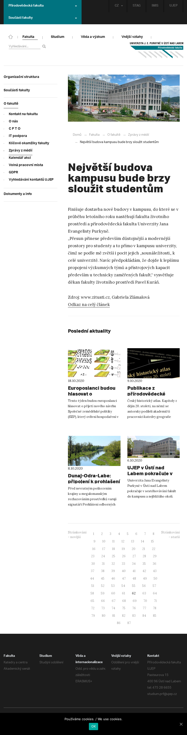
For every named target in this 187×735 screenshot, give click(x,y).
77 (144, 608)
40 (124, 571)
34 (134, 564)
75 (123, 608)
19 (123, 549)
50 (155, 578)
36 (154, 564)
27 (134, 556)
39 (113, 571)
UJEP (173, 6)
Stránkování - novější (77, 534)
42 (144, 571)
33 (123, 564)
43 (155, 571)
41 (134, 571)
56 (144, 586)
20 (133, 549)
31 (103, 564)
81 (113, 616)
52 (102, 586)
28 (144, 556)
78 (154, 608)
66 (103, 601)
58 (92, 593)
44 (92, 578)
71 (155, 601)
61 (123, 593)
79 (93, 616)
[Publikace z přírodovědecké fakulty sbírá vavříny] (153, 363)
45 (102, 578)
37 (92, 571)
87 (129, 623)
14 (142, 541)
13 (132, 541)
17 (103, 549)
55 (133, 586)
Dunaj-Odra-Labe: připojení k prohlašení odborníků (94, 481)
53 (113, 586)
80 (103, 616)
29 (155, 556)
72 (92, 608)
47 (124, 578)
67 (113, 601)
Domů (77, 134)
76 (134, 608)
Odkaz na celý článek (89, 304)
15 (152, 541)
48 (134, 578)
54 (123, 586)
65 (92, 601)
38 (102, 571)
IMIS (155, 6)
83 (134, 616)
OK (93, 726)
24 (103, 556)
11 (113, 541)
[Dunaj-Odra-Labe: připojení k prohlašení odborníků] (94, 451)
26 (124, 556)
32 (113, 564)
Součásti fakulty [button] (21, 18)
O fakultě (113, 134)
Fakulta (94, 134)
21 (143, 549)
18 (113, 549)
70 (145, 601)
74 (113, 608)
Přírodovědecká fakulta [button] (26, 6)
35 (144, 564)
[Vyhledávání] (45, 46)
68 (124, 601)
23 (92, 556)
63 (144, 593)
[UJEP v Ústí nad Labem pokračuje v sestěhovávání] (153, 447)
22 (153, 549)
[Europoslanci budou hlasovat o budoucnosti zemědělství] (94, 363)
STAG (136, 6)
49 (145, 578)
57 (154, 586)
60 (113, 593)
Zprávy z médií (138, 134)
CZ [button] (117, 6)
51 (92, 586)
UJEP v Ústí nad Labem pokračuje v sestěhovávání (150, 473)
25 (113, 556)
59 (102, 593)
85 (154, 616)
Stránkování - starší (170, 534)
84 (144, 616)
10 (103, 541)
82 (123, 616)
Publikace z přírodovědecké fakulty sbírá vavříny (152, 394)
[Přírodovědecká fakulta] (11, 36)
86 (119, 623)
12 (123, 541)
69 (135, 601)
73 (103, 608)
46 (113, 578)
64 (155, 593)
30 (93, 564)
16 (93, 549)
